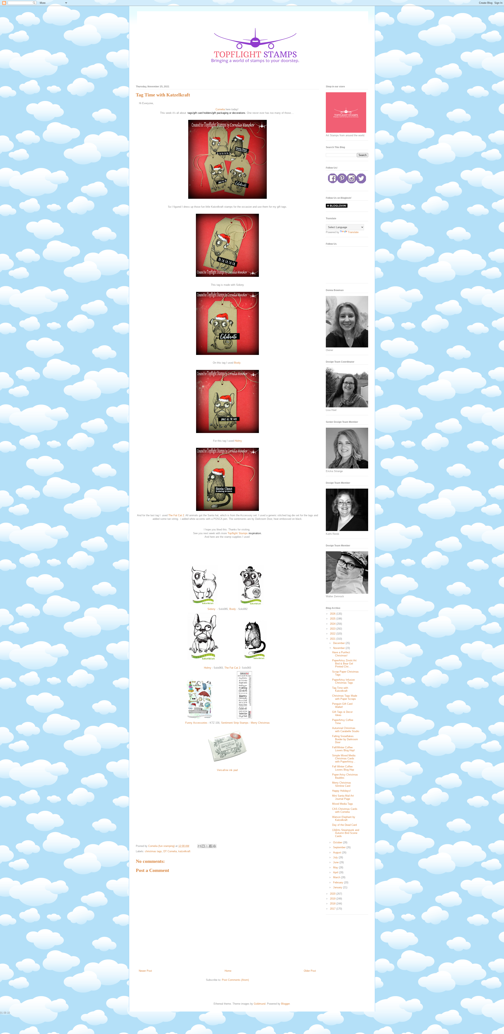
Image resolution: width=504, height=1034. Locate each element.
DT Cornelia (170, 851)
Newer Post (145, 970)
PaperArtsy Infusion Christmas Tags (343, 681)
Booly (237, 362)
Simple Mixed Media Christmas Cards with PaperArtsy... (343, 758)
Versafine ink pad (227, 770)
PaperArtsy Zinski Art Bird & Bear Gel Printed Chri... (344, 663)
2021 (333, 638)
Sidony (212, 609)
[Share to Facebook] (211, 846)
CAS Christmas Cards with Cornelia (344, 810)
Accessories (200, 722)
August (337, 852)
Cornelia (221, 109)
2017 (333, 908)
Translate (353, 232)
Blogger (285, 1003)
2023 (333, 628)
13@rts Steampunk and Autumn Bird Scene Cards (345, 833)
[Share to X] (207, 846)
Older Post (310, 970)
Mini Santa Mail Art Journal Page (343, 797)
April (336, 872)
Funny (189, 722)
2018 (333, 903)
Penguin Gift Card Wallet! (342, 705)
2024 (333, 623)
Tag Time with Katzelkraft (340, 689)
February (338, 882)
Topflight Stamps (238, 533)
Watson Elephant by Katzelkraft (343, 819)
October (338, 842)
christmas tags (153, 851)
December (339, 643)
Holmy (238, 440)
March (337, 877)
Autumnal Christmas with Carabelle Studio (345, 730)
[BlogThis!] (203, 846)
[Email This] (199, 846)
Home (228, 970)
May (336, 867)
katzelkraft (184, 851)
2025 (333, 618)
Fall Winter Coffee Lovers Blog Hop (343, 768)
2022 (333, 633)
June (336, 862)
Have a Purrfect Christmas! (341, 654)
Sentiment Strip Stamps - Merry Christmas (245, 722)
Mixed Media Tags (342, 803)
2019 (333, 898)
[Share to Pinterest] (214, 846)
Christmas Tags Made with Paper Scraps (344, 697)
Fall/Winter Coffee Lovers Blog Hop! (343, 749)
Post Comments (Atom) (235, 979)
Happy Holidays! (341, 790)
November (339, 648)
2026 (333, 613)
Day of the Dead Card (344, 824)
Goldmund (259, 1003)
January (338, 887)
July (336, 857)
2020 (333, 893)
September (339, 847)
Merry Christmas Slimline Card (341, 784)
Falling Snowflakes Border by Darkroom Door (345, 739)
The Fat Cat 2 (176, 515)
